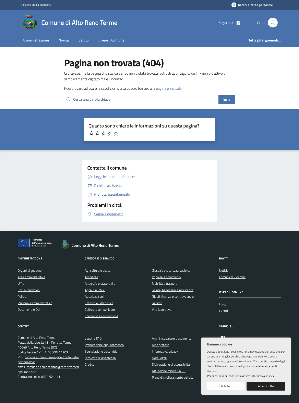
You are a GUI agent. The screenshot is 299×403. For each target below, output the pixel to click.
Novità (64, 40)
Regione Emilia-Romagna (36, 4)
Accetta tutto (266, 386)
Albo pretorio (160, 344)
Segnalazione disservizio (101, 351)
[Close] (288, 339)
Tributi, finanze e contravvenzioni (174, 296)
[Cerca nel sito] (273, 22)
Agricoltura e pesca (97, 270)
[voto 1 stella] (91, 133)
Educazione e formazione (101, 316)
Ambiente (91, 276)
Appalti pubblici (95, 290)
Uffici (21, 283)
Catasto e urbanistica (99, 303)
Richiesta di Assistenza (100, 357)
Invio (226, 99)
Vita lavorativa (161, 309)
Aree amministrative (31, 276)
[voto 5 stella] (116, 133)
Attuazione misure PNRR (169, 370)
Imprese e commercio (166, 276)
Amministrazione (36, 40)
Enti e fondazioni (29, 290)
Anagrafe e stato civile (100, 283)
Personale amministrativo (35, 303)
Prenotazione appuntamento (104, 344)
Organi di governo (29, 270)
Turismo (157, 303)
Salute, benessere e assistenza (172, 290)
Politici (22, 296)
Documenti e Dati (29, 309)
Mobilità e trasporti (164, 283)
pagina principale (169, 88)
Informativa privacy (165, 351)
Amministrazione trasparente (171, 338)
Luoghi (223, 304)
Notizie (223, 270)
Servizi (84, 40)
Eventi (223, 310)
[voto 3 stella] (104, 133)
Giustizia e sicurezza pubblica (171, 270)
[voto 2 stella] (98, 133)
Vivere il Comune (111, 40)
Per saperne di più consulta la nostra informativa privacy (240, 376)
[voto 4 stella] (110, 133)
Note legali (159, 357)
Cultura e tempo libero (100, 309)
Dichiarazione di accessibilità (171, 364)
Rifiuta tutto (226, 386)
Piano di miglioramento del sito (172, 377)
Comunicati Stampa (232, 276)
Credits (89, 364)
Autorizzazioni (94, 296)
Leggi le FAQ (93, 338)
